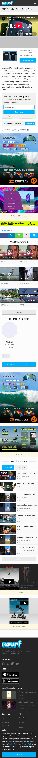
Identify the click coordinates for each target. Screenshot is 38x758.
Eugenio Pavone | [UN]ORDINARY (29, 257)
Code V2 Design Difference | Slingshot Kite (10, 300)
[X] (8, 665)
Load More (19, 312)
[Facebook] (3, 665)
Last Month (8, 467)
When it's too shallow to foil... (29, 279)
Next (26, 364)
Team (21, 728)
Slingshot (9, 342)
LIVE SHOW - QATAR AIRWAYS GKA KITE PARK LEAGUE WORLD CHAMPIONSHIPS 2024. (29, 300)
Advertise (22, 718)
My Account (6, 718)
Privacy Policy (27, 744)
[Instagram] (13, 665)
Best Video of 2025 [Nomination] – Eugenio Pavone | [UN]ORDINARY (10, 257)
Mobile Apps (23, 723)
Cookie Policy (13, 744)
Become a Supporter (5, 724)
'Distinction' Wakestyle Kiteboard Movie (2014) (10, 279)
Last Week (21, 467)
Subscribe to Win (28, 60)
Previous (11, 364)
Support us (29, 123)
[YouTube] (17, 665)
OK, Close (19, 754)
